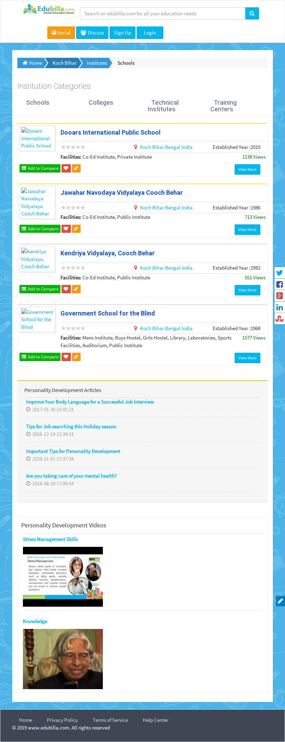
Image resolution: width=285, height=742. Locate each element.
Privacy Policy (62, 720)
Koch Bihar (152, 147)
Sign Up (122, 32)
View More (247, 169)
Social (64, 32)
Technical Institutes (163, 106)
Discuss (95, 32)
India (187, 147)
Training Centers (223, 106)
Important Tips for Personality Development (73, 451)
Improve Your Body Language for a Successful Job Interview (90, 401)
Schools (37, 102)
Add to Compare (42, 168)
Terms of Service (110, 720)
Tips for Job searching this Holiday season (71, 426)
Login (150, 32)
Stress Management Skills (50, 539)
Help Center (155, 720)
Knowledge (35, 621)
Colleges (101, 102)
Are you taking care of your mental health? (71, 475)
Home (25, 720)
